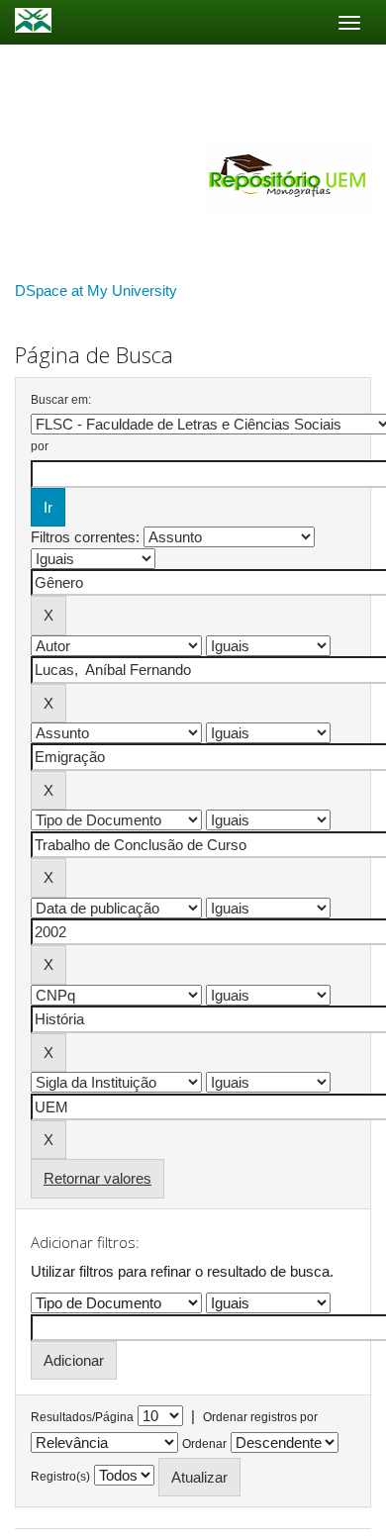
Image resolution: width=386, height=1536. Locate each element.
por (39, 446)
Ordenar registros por (260, 1417)
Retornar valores (97, 1178)
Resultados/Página (82, 1417)
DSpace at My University (96, 290)
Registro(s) (60, 1477)
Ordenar (204, 1444)
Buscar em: (61, 400)
